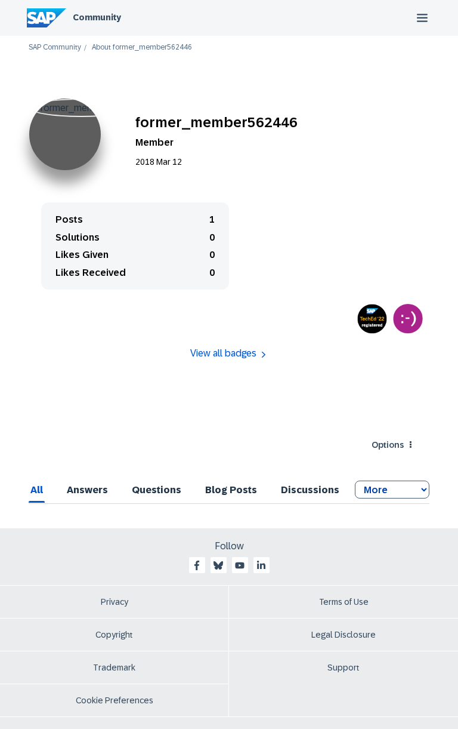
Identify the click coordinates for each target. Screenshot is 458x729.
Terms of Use (344, 602)
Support (343, 667)
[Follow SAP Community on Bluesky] (218, 565)
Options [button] (388, 445)
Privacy (114, 602)
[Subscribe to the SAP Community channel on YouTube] (240, 565)
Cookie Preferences (114, 700)
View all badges (223, 353)
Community (97, 17)
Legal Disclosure (343, 634)
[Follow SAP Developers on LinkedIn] (261, 565)
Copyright (114, 634)
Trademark (114, 667)
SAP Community (55, 47)
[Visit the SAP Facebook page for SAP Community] (197, 565)
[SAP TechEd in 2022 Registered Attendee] (372, 319)
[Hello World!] (408, 319)
